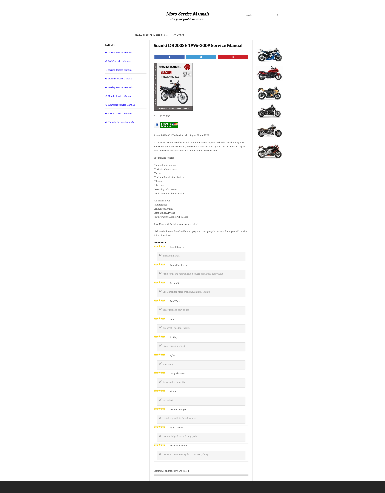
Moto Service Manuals (150, 35)
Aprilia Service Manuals (120, 52)
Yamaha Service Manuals (121, 122)
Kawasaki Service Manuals (121, 104)
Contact (179, 35)
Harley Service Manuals (120, 87)
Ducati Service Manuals (120, 78)
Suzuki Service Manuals (120, 113)
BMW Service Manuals (119, 61)
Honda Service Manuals (120, 96)
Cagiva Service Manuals (120, 69)
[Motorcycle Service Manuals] (188, 18)
